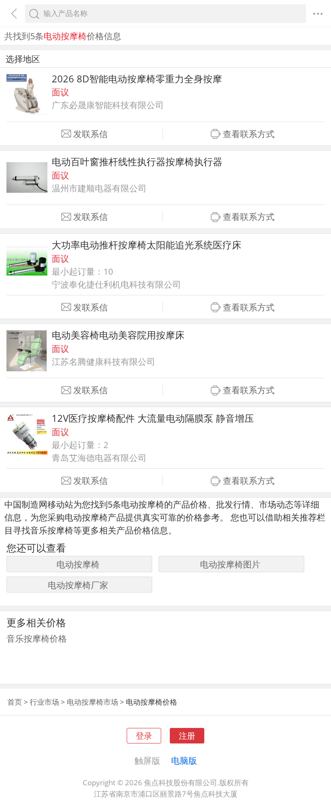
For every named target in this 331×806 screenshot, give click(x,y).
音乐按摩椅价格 (36, 638)
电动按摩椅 (78, 564)
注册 (187, 735)
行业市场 (44, 702)
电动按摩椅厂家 (78, 585)
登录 (144, 735)
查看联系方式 (249, 134)
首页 (14, 702)
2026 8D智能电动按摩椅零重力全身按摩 (137, 78)
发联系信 (90, 134)
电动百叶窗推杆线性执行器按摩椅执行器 (137, 161)
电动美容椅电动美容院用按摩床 (118, 335)
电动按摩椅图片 (230, 564)
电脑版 (184, 760)
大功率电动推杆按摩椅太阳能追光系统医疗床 (146, 244)
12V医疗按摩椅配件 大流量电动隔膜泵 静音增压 (153, 418)
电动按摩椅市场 (92, 702)
